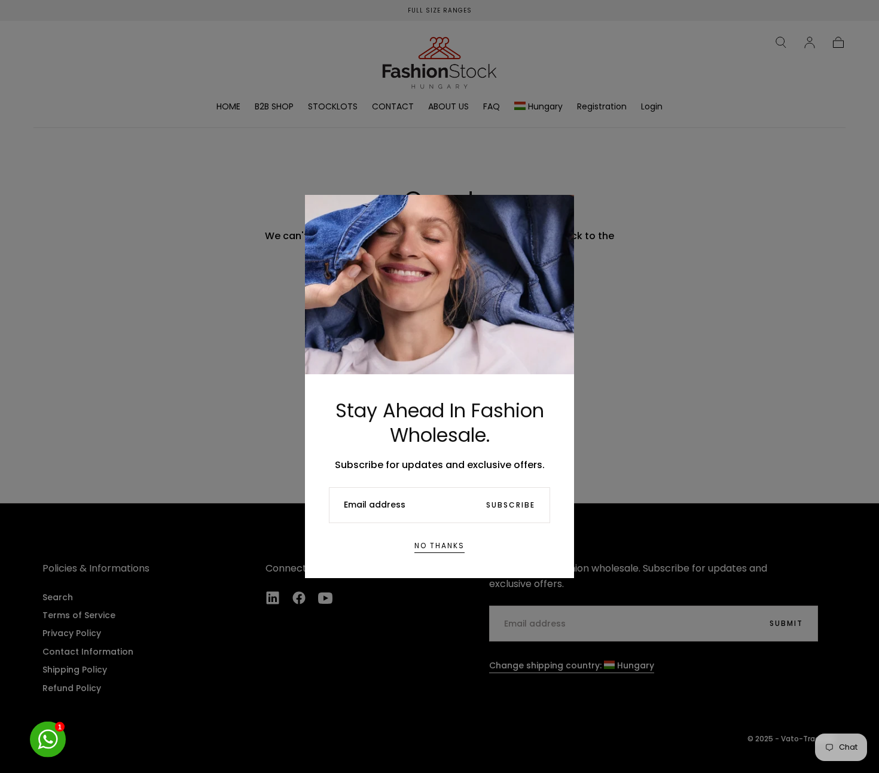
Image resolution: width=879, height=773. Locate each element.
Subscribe (510, 505)
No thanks (439, 545)
